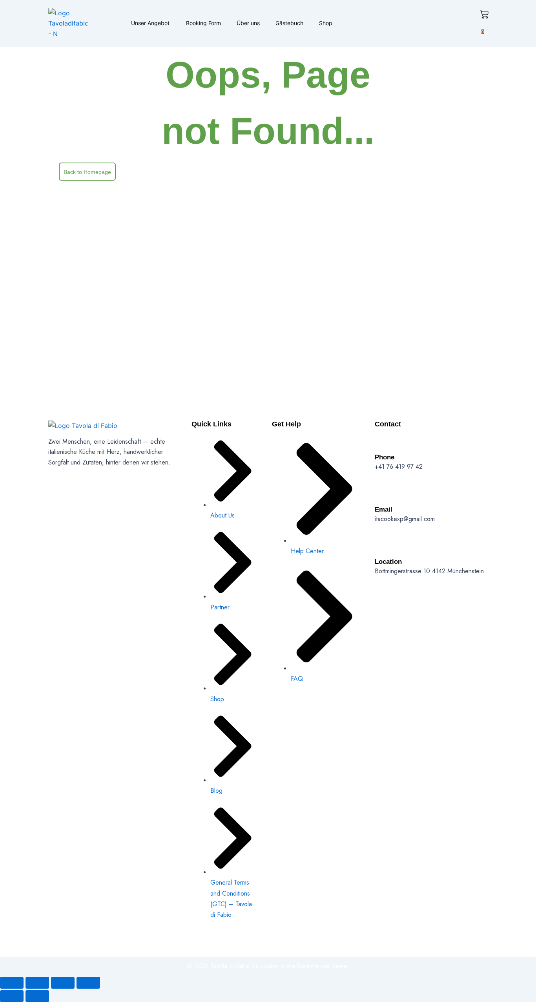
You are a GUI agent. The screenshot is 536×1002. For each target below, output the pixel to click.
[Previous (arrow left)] (12, 996)
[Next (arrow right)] (37, 996)
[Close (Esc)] (88, 983)
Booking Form (203, 23)
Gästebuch (289, 23)
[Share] (63, 983)
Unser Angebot (150, 23)
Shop (325, 23)
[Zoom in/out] (12, 983)
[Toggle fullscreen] (37, 983)
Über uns (248, 23)
